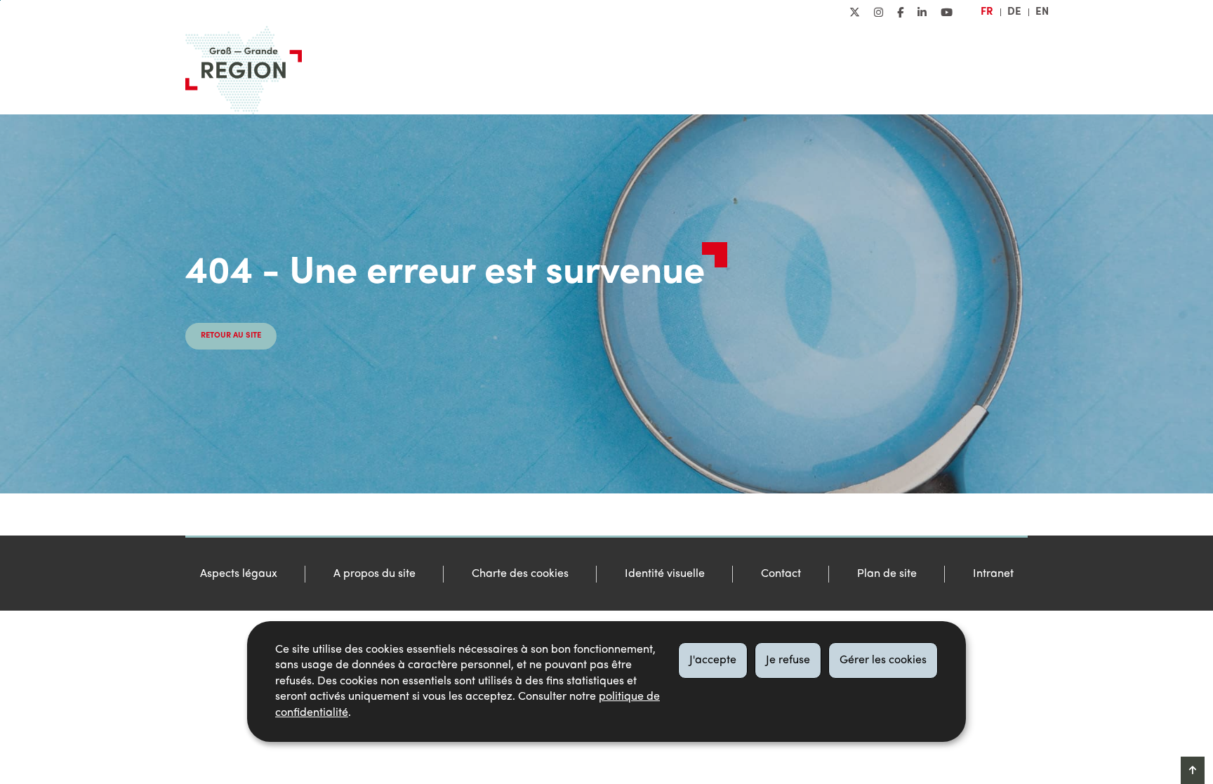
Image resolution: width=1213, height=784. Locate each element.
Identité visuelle (665, 574)
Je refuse (788, 660)
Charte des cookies (520, 574)
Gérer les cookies (883, 660)
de (1014, 12)
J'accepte (712, 660)
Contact (781, 574)
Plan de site (887, 574)
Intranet (993, 574)
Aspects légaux (238, 574)
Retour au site (231, 336)
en (1042, 12)
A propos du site (374, 574)
